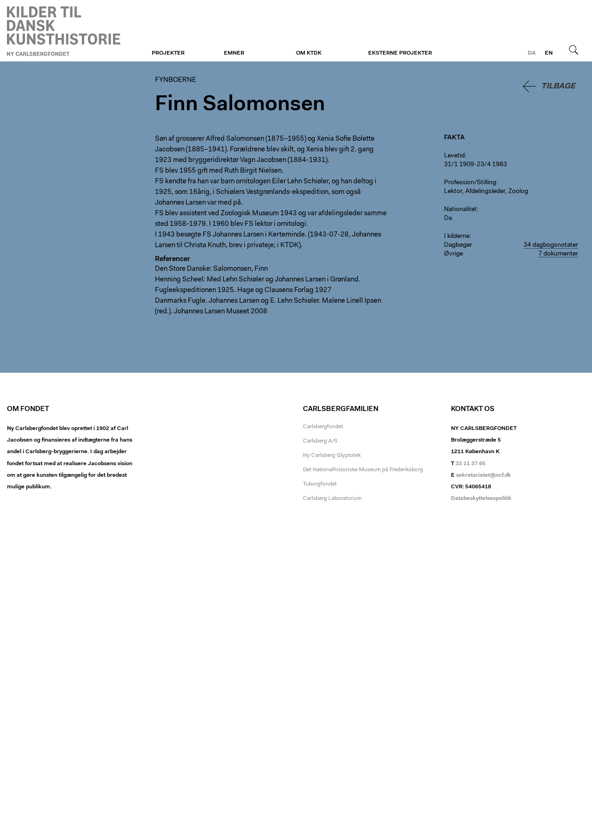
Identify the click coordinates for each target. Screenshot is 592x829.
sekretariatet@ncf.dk (483, 475)
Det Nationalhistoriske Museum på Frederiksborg (363, 470)
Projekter (168, 53)
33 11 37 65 (471, 464)
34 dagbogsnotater (551, 245)
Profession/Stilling (470, 183)
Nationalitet (460, 209)
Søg (573, 49)
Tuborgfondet (320, 484)
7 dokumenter (558, 254)
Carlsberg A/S (320, 441)
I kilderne (456, 236)
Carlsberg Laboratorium (332, 498)
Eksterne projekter (400, 53)
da (532, 53)
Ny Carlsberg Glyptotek (332, 455)
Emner (234, 53)
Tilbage (558, 86)
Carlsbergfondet (323, 427)
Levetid (454, 156)
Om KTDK (308, 53)
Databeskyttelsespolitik (481, 498)
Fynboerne (63, 31)
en (549, 53)
